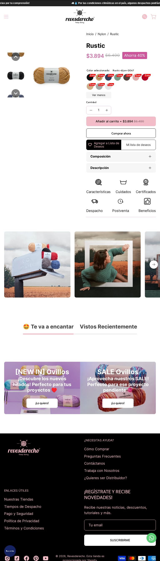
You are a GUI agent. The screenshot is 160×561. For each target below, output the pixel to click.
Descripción (99, 168)
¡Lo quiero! (42, 403)
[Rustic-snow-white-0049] (108, 86)
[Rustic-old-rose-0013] (135, 77)
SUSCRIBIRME (120, 540)
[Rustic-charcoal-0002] (90, 77)
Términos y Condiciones (24, 528)
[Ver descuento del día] (10, 551)
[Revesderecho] (80, 16)
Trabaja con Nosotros (101, 470)
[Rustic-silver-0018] (99, 86)
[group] (80, 264)
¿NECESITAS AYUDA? (99, 440)
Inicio (90, 34)
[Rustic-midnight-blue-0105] (108, 77)
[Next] (154, 264)
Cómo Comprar (96, 449)
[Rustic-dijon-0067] (99, 77)
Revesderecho (76, 556)
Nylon (102, 34)
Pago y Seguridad (18, 514)
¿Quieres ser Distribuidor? (105, 478)
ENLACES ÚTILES (16, 490)
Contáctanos (94, 463)
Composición (100, 156)
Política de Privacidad (21, 521)
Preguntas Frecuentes (102, 456)
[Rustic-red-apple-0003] (145, 77)
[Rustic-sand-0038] (90, 86)
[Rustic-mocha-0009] (126, 77)
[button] (144, 16)
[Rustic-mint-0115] (117, 77)
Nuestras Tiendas (18, 499)
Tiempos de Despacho (22, 506)
